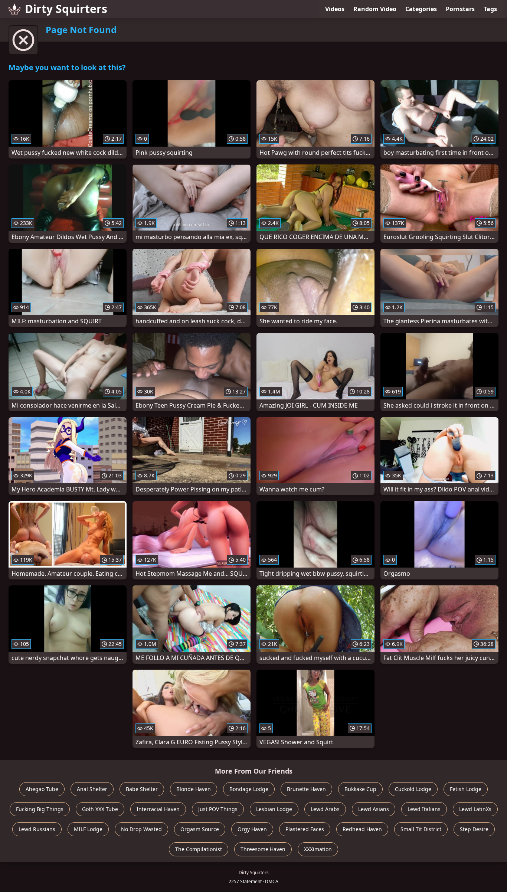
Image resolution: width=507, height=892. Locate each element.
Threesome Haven (263, 849)
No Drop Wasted (141, 829)
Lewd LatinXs (475, 809)
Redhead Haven (362, 829)
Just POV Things (218, 809)
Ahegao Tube (42, 789)
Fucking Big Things (39, 809)
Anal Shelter (92, 789)
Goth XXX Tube (100, 809)
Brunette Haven (306, 789)
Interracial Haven (158, 809)
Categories (421, 9)
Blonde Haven (193, 789)
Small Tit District (420, 829)
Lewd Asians (373, 809)
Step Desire (474, 829)
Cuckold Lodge (413, 789)
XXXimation (318, 849)
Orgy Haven (252, 829)
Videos (334, 9)
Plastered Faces (304, 829)
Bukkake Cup (360, 789)
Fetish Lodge (465, 789)
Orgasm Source (199, 829)
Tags (490, 9)
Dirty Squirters (66, 8)
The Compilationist (198, 849)
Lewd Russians (37, 829)
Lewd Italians (424, 809)
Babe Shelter (142, 789)
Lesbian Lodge (274, 809)
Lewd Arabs (325, 809)
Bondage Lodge (248, 789)
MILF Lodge (88, 829)
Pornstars (460, 9)
